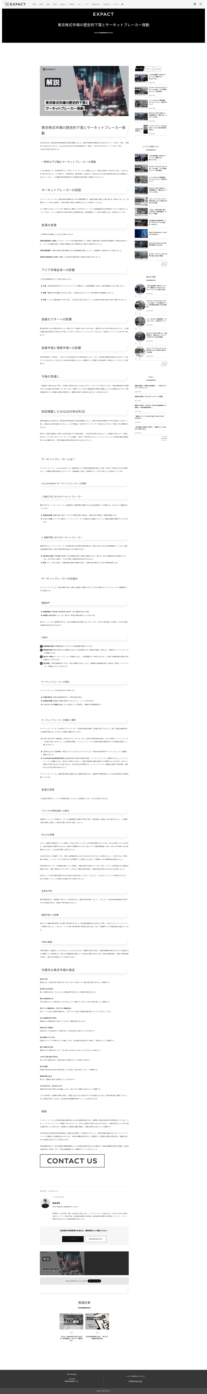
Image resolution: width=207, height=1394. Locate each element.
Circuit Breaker (62, 468)
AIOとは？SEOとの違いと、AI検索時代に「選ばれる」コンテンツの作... (158, 115)
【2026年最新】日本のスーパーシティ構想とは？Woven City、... (157, 77)
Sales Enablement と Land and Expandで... (158, 233)
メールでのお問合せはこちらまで (135, 1376)
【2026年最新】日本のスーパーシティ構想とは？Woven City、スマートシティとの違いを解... (156, 288)
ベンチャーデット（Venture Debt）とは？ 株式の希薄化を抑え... (158, 128)
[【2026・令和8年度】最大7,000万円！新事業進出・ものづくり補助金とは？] (71, 1321)
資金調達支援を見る (96, 1239)
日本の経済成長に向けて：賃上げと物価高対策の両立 (97, 1337)
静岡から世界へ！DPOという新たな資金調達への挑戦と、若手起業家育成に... (150, 406)
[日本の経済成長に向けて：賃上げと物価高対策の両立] (97, 1321)
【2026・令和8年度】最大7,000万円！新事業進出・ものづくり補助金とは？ (71, 1338)
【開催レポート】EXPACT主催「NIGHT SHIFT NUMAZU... (149, 417)
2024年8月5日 (54, 421)
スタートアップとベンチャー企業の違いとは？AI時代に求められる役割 (158, 201)
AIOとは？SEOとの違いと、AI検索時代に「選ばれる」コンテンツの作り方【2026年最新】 (156, 335)
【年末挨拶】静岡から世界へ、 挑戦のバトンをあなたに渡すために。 (150, 428)
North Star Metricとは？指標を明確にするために (157, 244)
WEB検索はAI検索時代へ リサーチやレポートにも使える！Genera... (157, 222)
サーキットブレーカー (105, 437)
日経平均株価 (96, 421)
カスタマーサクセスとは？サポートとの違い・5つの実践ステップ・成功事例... (158, 89)
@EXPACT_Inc (75, 1281)
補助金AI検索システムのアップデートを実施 (149, 396)
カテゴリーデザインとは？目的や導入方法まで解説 (158, 255)
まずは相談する (73, 1239)
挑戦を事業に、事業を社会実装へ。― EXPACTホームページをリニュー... (151, 387)
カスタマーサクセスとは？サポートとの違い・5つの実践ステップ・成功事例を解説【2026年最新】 (156, 304)
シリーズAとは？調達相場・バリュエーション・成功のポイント (158, 102)
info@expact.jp (135, 1381)
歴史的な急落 (75, 421)
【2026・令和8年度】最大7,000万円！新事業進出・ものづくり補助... (158, 212)
